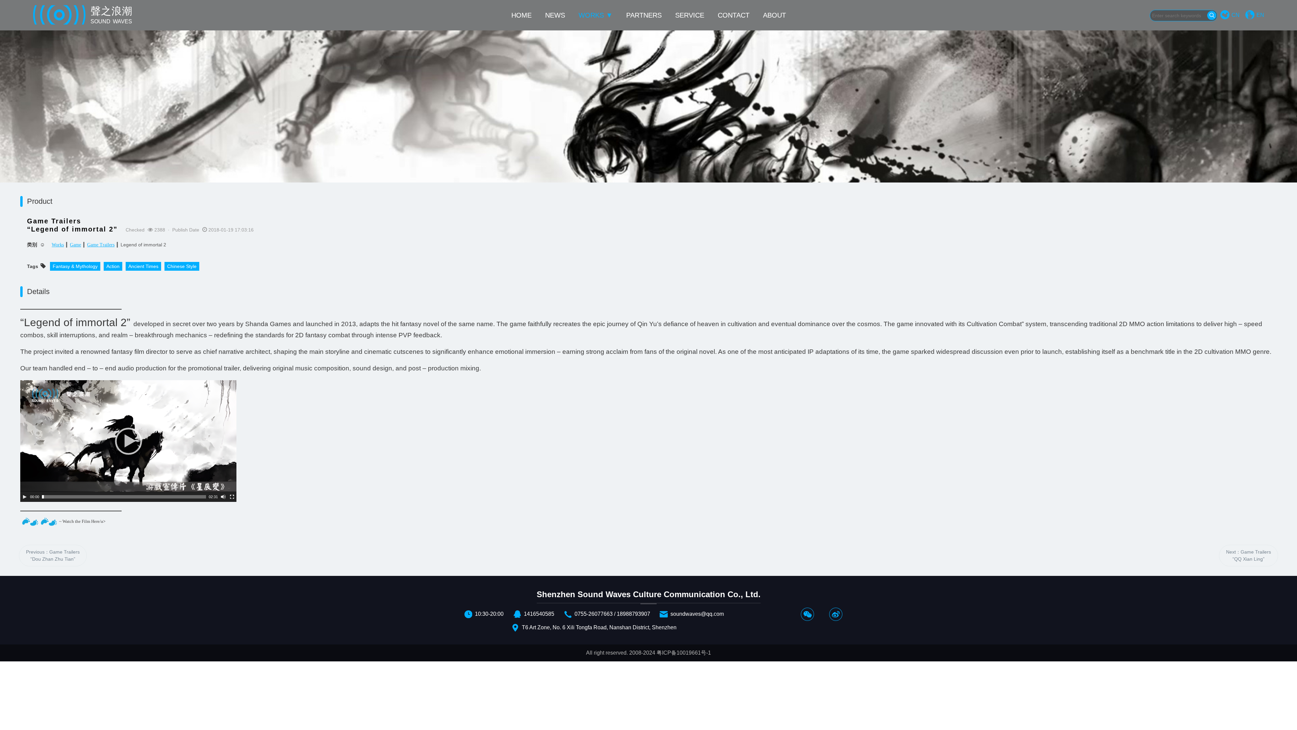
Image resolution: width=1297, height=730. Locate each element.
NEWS (555, 15)
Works (58, 244)
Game (75, 244)
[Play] (24, 497)
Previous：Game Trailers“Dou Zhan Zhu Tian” (53, 555)
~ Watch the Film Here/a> (82, 521)
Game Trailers (101, 244)
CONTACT (733, 15)
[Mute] (223, 497)
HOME (521, 15)
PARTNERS (644, 15)
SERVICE (689, 15)
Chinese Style (182, 266)
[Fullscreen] (232, 497)
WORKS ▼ (596, 15)
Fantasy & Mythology (75, 266)
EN (1260, 15)
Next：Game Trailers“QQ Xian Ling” (1248, 555)
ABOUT (774, 15)
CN (1235, 15)
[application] (128, 441)
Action (113, 266)
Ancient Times (143, 266)
